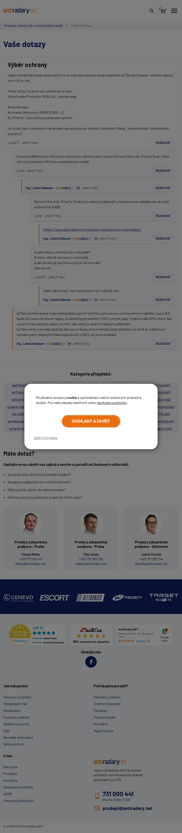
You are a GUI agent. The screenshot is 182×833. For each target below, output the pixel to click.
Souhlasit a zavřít (91, 421)
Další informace (45, 437)
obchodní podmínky (112, 402)
